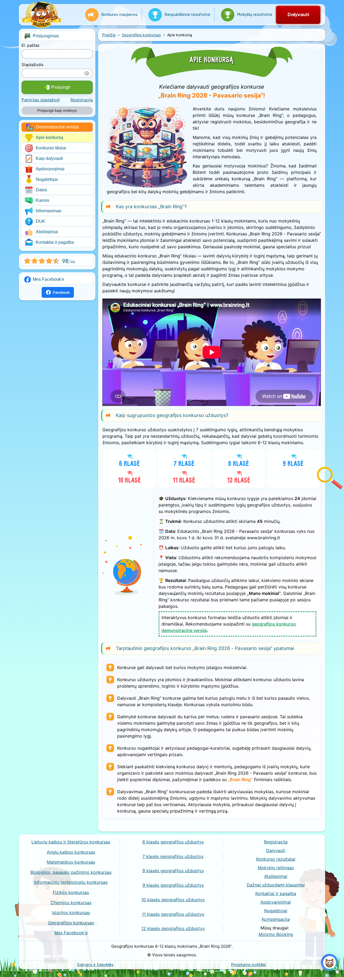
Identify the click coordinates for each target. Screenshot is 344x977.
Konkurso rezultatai (275, 859)
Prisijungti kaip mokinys (57, 110)
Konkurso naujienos (120, 15)
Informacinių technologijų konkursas (71, 882)
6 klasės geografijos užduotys (173, 842)
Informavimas (48, 211)
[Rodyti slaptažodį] (87, 73)
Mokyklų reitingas (276, 867)
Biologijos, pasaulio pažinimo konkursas (71, 872)
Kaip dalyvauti (49, 158)
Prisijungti (60, 87)
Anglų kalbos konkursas (71, 852)
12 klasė (239, 480)
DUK (40, 221)
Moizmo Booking (276, 934)
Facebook (61, 292)
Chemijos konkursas (71, 902)
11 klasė (184, 480)
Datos (41, 190)
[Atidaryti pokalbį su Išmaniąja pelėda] (329, 962)
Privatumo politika (248, 965)
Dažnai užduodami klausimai (276, 885)
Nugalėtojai (47, 179)
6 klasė (129, 464)
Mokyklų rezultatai (254, 15)
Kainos (42, 200)
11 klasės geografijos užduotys (173, 914)
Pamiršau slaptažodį (41, 99)
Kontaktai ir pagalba (55, 242)
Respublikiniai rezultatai (187, 15)
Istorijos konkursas (71, 912)
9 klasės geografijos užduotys (173, 885)
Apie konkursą (49, 137)
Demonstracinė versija (57, 127)
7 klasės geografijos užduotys (172, 856)
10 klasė (129, 480)
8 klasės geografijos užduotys (173, 870)
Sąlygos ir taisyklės (95, 965)
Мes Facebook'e (48, 279)
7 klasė (184, 464)
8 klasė (238, 464)
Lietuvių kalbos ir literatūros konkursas (70, 842)
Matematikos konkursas (71, 862)
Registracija (81, 99)
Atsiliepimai (47, 231)
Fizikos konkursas (71, 892)
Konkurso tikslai (51, 148)
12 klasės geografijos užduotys (173, 928)
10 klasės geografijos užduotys (173, 899)
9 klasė (293, 464)
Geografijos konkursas (71, 922)
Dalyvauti (298, 14)
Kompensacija (276, 919)
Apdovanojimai (50, 169)
